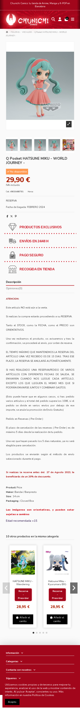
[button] (33, 633)
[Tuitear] (11, 216)
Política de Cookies (43, 695)
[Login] (60, 20)
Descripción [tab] (13, 282)
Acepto (12, 702)
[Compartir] (7, 216)
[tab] (40, 289)
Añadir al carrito (24, 619)
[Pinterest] (16, 216)
